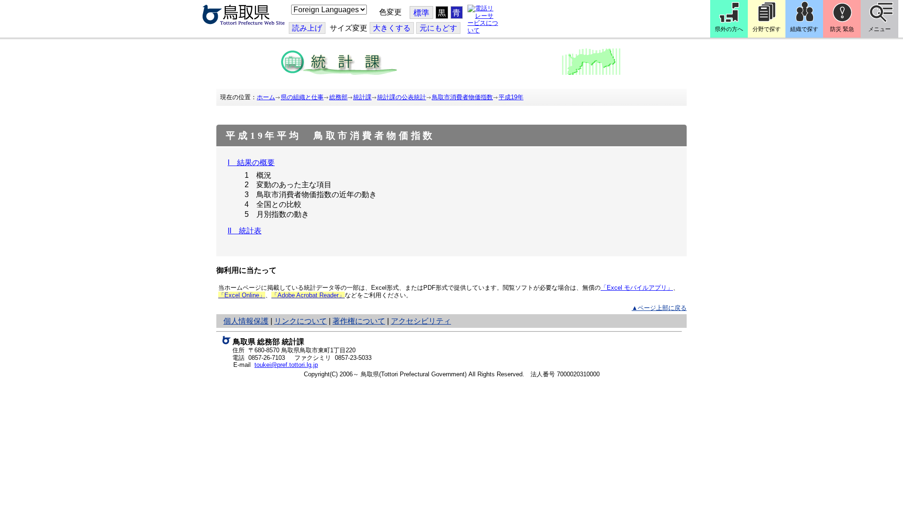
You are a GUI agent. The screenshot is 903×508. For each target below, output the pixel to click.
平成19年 (511, 97)
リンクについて (300, 321)
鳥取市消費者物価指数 (462, 97)
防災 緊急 (842, 29)
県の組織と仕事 (302, 97)
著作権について (359, 321)
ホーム (266, 97)
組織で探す (804, 29)
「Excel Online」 (241, 295)
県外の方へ (729, 29)
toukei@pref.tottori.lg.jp (286, 364)
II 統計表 (244, 231)
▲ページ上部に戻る (659, 307)
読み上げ (307, 28)
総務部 (338, 97)
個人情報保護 (246, 321)
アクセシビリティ (421, 321)
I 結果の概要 (251, 163)
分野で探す (766, 29)
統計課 (362, 97)
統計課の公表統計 (401, 97)
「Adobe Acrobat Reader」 (308, 295)
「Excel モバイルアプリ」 (637, 287)
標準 (421, 12)
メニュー (879, 29)
